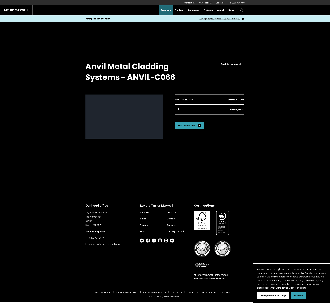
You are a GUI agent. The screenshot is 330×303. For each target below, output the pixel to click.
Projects (208, 10)
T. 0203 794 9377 (237, 3)
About (220, 10)
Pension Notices (209, 292)
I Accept (298, 295)
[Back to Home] (16, 10)
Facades (166, 10)
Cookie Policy (192, 292)
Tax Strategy (225, 292)
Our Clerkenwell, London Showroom (164, 297)
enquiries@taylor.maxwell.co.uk (105, 244)
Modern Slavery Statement (127, 292)
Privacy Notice (176, 292)
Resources (193, 10)
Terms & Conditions (103, 292)
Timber (179, 10)
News (231, 10)
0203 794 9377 (96, 237)
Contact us (189, 3)
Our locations (205, 3)
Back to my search (231, 64)
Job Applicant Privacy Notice (154, 292)
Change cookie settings (273, 295)
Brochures (221, 3)
